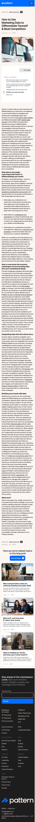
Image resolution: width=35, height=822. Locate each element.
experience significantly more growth (15, 192)
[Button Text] (17, 580)
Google (27, 369)
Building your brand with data (15, 92)
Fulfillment (21, 710)
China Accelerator (7, 721)
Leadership (5, 760)
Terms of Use (6, 785)
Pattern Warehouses (24, 713)
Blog (19, 740)
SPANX (4, 743)
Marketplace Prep (23, 716)
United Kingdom (23, 757)
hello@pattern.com (8, 811)
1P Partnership (6, 718)
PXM (19, 727)
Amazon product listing (10, 386)
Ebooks (20, 746)
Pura (3, 746)
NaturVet (4, 749)
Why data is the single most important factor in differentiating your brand (17, 80)
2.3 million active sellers (24, 118)
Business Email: (6, 691)
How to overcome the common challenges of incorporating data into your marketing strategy (18, 85)
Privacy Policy (6, 782)
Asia (19, 766)
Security (4, 788)
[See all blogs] (17, 558)
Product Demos (23, 749)
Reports (20, 743)
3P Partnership (6, 715)
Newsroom (5, 766)
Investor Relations (7, 769)
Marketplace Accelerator (5, 711)
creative (4, 477)
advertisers (20, 475)
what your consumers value (18, 456)
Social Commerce (7, 727)
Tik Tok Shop (6, 730)
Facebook (28, 380)
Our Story (5, 757)
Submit (5, 701)
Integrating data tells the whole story (16, 89)
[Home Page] (7, 3)
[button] (31, 3)
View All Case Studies (9, 740)
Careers (4, 763)
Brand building (16, 424)
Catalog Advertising (24, 730)
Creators (4, 733)
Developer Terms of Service (8, 778)
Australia (21, 763)
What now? (9, 95)
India (19, 760)
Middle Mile (21, 719)
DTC (19, 722)
